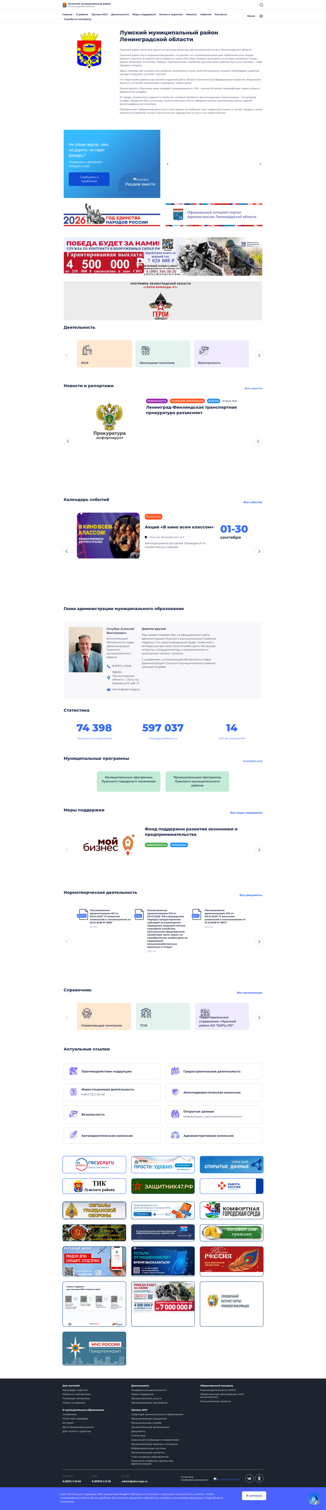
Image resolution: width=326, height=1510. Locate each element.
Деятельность (120, 14)
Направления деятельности (148, 1390)
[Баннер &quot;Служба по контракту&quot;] (163, 256)
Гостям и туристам (171, 14)
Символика (69, 1414)
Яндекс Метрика (131, 1494)
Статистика (138, 1435)
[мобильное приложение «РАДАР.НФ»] (94, 1261)
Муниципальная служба (146, 1422)
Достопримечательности (78, 1427)
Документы (138, 1431)
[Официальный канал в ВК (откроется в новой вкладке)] (249, 1478)
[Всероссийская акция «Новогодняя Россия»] (231, 1259)
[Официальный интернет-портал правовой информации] (231, 1303)
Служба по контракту (78, 19)
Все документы (251, 895)
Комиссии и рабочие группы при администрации (152, 1462)
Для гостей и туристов (76, 1431)
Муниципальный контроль (148, 1452)
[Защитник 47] (163, 1186)
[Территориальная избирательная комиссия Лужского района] (94, 1186)
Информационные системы (148, 1448)
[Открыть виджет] (314, 1498)
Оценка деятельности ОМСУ (218, 1390)
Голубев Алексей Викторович (120, 631)
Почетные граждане (75, 1418)
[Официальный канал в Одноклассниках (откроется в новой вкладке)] (259, 1478)
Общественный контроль (216, 1385)
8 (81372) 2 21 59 (101, 1481)
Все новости (253, 388)
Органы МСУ (100, 14)
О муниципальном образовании (83, 1410)
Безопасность (157, 401)
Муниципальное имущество (149, 1418)
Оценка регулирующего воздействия (155, 1439)
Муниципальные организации (150, 1427)
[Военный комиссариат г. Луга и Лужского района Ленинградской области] (94, 1232)
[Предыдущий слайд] (167, 164)
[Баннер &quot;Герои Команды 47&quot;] (163, 300)
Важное (214, 401)
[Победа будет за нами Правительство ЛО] (163, 1297)
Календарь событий (75, 1390)
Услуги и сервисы (73, 1402)
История (67, 1422)
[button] (259, 355)
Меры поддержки (144, 14)
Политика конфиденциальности (194, 1478)
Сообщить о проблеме (89, 179)
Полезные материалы (76, 1398)
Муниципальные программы (149, 1402)
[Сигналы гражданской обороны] (94, 1210)
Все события (253, 502)
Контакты (221, 14)
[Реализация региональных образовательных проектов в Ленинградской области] (163, 1231)
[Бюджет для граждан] (231, 1232)
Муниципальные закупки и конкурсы (154, 1444)
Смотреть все (252, 761)
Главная (67, 14)
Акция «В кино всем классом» (179, 527)
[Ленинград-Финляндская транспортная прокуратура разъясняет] (109, 422)
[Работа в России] (231, 1186)
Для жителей (71, 1385)
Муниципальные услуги (146, 1398)
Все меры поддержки (246, 812)
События (205, 14)
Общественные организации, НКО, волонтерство (222, 1396)
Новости (191, 14)
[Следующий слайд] (261, 164)
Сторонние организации (187, 401)
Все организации (249, 992)
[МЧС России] (163, 1209)
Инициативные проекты (215, 1401)
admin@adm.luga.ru (135, 1481)
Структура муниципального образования (157, 1414)
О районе (82, 14)
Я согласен (254, 1495)
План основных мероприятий (150, 1456)
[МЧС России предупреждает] (94, 1348)
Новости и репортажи (76, 1394)
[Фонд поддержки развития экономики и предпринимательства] (108, 846)
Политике (67, 1501)
